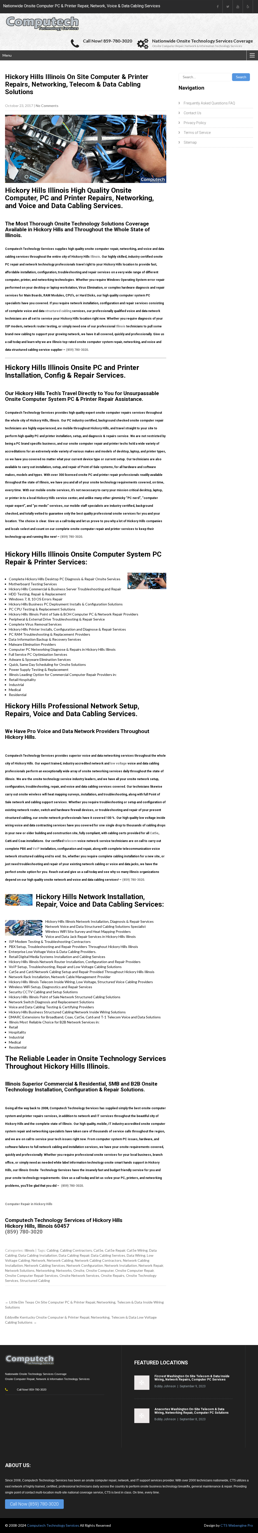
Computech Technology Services (53, 1525)
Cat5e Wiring (137, 1250)
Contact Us (192, 113)
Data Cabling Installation (37, 1255)
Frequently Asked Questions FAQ (209, 103)
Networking (45, 1270)
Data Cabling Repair (74, 1255)
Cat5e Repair (115, 1250)
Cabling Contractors (76, 1250)
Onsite (78, 1270)
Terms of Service (197, 133)
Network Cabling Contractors (98, 1260)
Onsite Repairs (112, 1275)
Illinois (95, 256)
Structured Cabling (35, 1280)
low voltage (118, 763)
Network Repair (151, 1265)
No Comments (47, 105)
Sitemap (190, 142)
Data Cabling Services (108, 1255)
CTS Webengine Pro (236, 1525)
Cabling (52, 1250)
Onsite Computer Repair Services (31, 1275)
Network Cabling (60, 1260)
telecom (70, 841)
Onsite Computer (100, 1270)
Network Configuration (85, 1265)
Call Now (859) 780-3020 (34, 1504)
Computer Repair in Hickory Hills (28, 1204)
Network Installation (121, 1265)
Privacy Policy (195, 123)
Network (38, 1260)
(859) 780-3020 (77, 350)
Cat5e (154, 833)
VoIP (36, 849)
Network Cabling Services (44, 1265)
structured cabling (58, 311)
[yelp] (248, 6)
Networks (64, 1270)
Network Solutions (20, 1270)
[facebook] (218, 6)
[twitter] (228, 6)
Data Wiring (136, 1255)
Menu (7, 55)
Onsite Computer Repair (134, 1270)
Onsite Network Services (79, 1275)
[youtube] (238, 6)
